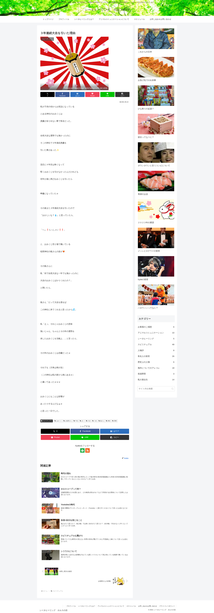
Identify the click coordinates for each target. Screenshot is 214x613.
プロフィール (71, 606)
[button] (122, 94)
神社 (109, 421)
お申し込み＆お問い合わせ (147, 606)
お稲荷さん (68, 421)
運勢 (115, 421)
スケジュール (131, 606)
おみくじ (59, 421)
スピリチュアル (47, 421)
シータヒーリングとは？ (86, 606)
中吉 (76, 421)
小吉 (95, 421)
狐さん (102, 421)
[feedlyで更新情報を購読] (82, 450)
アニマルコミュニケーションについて (111, 606)
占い (83, 421)
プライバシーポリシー (167, 606)
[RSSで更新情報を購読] (87, 450)
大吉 (89, 421)
